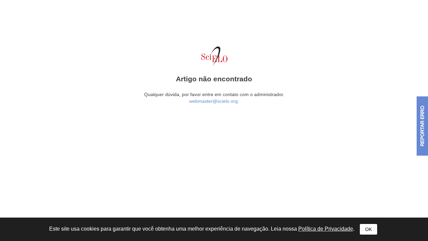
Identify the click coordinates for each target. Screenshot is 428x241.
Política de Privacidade (325, 229)
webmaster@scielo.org (213, 101)
